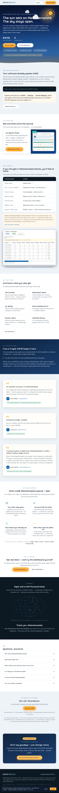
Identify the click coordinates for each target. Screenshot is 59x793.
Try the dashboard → (25, 45)
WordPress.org (22, 429)
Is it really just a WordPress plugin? (15, 671)
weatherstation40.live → (48, 774)
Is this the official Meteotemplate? (15, 677)
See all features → (10, 331)
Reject (46, 789)
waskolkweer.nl (23, 398)
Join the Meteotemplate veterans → (29, 757)
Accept (53, 789)
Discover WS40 (51, 2)
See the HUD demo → (38, 569)
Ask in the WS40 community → (12, 224)
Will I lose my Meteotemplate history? (16, 653)
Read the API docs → (11, 106)
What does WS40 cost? (12, 659)
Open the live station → (14, 149)
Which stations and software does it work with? (19, 665)
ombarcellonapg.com (24, 467)
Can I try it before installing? (13, 683)
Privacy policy (29, 789)
